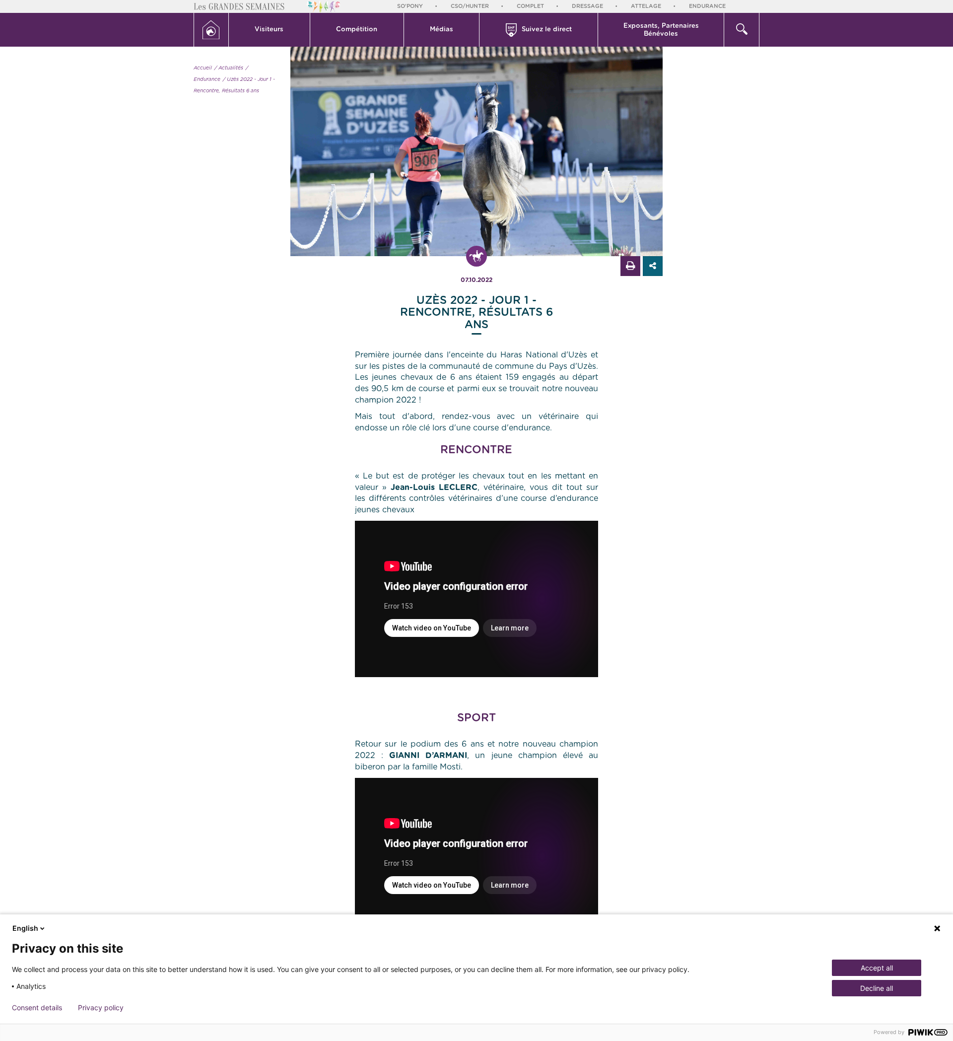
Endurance (707, 6)
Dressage (587, 6)
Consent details (37, 1008)
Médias (441, 29)
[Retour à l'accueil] (211, 30)
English (25, 928)
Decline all (876, 988)
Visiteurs (269, 29)
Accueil (203, 68)
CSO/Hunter (470, 6)
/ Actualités (228, 68)
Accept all (877, 968)
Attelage (646, 6)
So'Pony (410, 6)
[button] (269, 30)
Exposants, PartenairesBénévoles (661, 30)
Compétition (356, 29)
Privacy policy (101, 1008)
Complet (530, 6)
